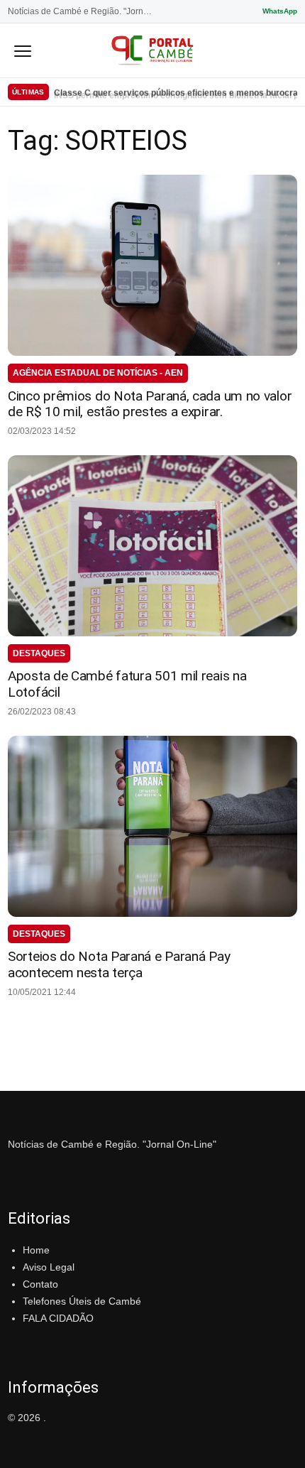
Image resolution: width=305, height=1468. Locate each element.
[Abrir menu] (23, 50)
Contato (40, 1284)
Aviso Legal (48, 1267)
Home (36, 1250)
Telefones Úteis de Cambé (82, 1301)
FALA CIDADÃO (58, 1318)
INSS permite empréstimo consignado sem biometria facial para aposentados (175, 92)
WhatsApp (279, 11)
